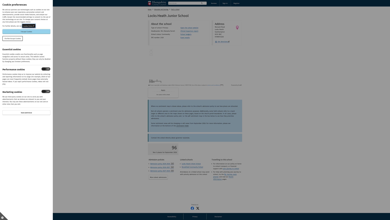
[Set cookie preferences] (4, 216)
